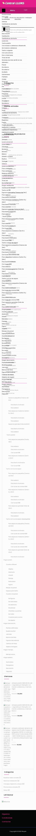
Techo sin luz (6, 190)
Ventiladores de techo (9, 24)
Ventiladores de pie (8, 188)
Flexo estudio (6, 84)
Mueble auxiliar (7, 365)
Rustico (4, 159)
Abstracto (5, 314)
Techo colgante (7, 50)
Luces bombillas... (8, 178)
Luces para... (6, 106)
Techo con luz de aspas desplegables (10, 280)
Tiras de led (6, 58)
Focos (4, 98)
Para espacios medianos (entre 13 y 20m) (14, 201)
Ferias (5, 790)
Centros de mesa (8, 375)
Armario (4, 139)
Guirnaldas (5, 387)
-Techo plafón (7, 216)
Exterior (4, 108)
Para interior (6, 91)
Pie (3, 86)
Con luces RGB (7, 228)
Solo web (5, 17)
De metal (5, 350)
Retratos (5, 319)
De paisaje (5, 346)
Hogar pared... (7, 309)
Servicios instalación (10, 781)
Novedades (6, 19)
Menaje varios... (7, 382)
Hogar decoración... (8, 360)
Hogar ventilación (8, 185)
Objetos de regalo (8, 377)
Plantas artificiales (8, 362)
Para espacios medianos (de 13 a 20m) (13, 232)
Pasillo (4, 122)
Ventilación (6, 36)
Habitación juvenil (8, 132)
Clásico (4, 164)
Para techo (5, 96)
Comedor (5, 118)
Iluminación (6, 26)
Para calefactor (7, 168)
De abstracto (6, 343)
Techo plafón (6, 43)
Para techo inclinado (9, 197)
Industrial (5, 147)
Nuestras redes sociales (11, 778)
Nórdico (4, 152)
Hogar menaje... (7, 379)
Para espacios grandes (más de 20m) (13, 270)
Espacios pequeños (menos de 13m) (14, 192)
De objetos (5, 358)
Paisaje (4, 321)
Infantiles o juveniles (8, 348)
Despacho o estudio (8, 127)
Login (25, 10)
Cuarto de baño (7, 125)
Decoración (6, 34)
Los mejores (6, 29)
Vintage (4, 161)
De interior (5, 67)
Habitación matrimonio (9, 130)
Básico (4, 154)
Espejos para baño (8, 333)
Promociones (6, 14)
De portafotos (6, 353)
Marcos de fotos (7, 370)
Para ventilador (7, 171)
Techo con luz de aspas (10, 243)
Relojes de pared (8, 331)
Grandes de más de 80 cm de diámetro (12, 61)
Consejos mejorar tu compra (13, 784)
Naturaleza (5, 324)
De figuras (5, 338)
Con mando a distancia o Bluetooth (14, 45)
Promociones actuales (11, 787)
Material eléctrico (8, 173)
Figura (4, 326)
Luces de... (5, 41)
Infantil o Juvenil (7, 156)
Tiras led (5, 82)
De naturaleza (6, 341)
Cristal (4, 79)
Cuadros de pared (8, 336)
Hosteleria (5, 137)
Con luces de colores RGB (10, 255)
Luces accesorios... (8, 166)
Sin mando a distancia (9, 48)
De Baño (5, 72)
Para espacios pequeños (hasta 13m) (13, 220)
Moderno (5, 149)
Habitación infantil (8, 135)
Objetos (4, 329)
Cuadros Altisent (7, 312)
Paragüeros (6, 389)
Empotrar (5, 94)
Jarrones (5, 367)
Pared (4, 65)
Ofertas (4, 22)
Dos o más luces (7, 55)
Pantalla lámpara (8, 176)
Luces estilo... (6, 144)
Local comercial (7, 142)
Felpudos (5, 394)
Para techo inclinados (9, 238)
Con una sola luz (7, 53)
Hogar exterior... (7, 384)
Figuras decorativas (8, 372)
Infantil (4, 316)
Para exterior (6, 89)
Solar (3, 110)
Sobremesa (6, 74)
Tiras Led (5, 181)
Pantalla (4, 77)
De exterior (5, 70)
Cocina (4, 115)
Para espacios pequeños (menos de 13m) (14, 246)
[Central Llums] (13, 3)
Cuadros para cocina (9, 355)
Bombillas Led (6, 183)
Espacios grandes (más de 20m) (13, 209)
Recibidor (5, 120)
